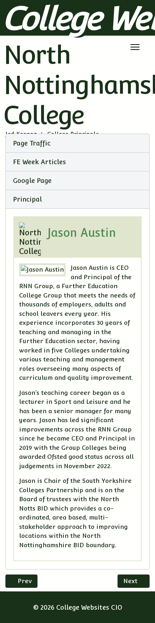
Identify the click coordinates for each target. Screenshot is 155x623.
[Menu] (135, 47)
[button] (77, 143)
